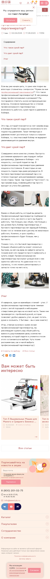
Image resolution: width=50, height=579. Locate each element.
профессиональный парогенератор (17, 92)
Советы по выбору (24, 425)
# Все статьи (29, 351)
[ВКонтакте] (14, 355)
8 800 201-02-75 (23, 3)
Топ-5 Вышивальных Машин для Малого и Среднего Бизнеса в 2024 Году (20, 420)
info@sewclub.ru (12, 500)
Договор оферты (25, 559)
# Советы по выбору (10, 351)
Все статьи (25, 448)
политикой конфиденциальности (12, 477)
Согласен (34, 570)
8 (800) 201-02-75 (12, 490)
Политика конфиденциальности (25, 556)
